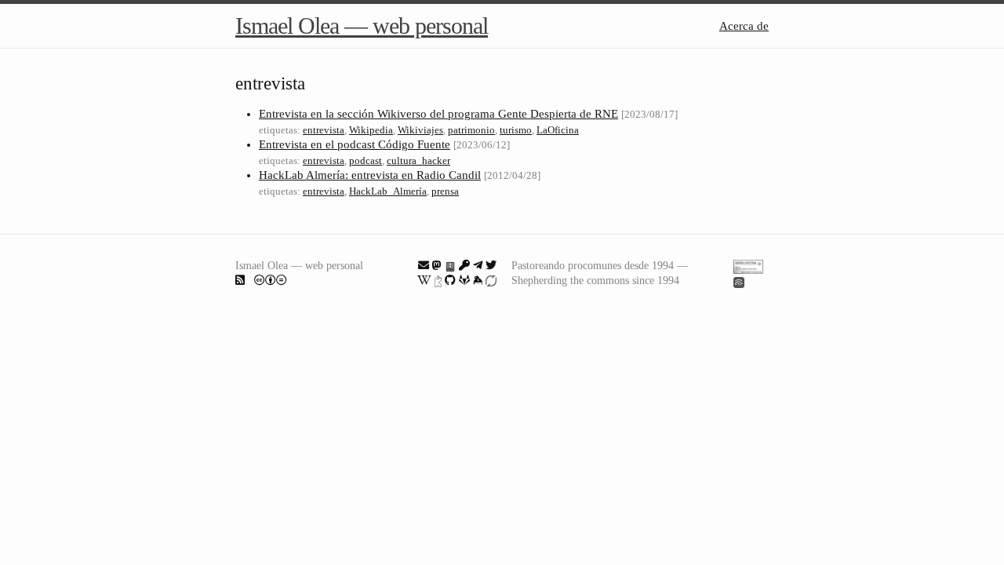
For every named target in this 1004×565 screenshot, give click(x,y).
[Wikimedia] (424, 280)
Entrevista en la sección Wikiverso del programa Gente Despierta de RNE (438, 114)
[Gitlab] (464, 280)
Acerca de (744, 26)
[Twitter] (491, 265)
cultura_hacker (418, 160)
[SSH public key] (464, 265)
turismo (516, 130)
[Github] (450, 280)
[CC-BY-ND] (270, 280)
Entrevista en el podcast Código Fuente (354, 144)
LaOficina (558, 130)
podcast (365, 160)
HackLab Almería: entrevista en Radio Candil (370, 175)
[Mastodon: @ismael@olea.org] (437, 265)
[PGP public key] (450, 265)
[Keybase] (477, 280)
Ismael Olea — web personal (361, 25)
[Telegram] (477, 265)
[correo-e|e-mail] (423, 265)
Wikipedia (371, 130)
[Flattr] (491, 280)
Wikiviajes (420, 130)
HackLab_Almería (388, 191)
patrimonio (471, 130)
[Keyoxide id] (438, 280)
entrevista (323, 130)
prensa (445, 191)
